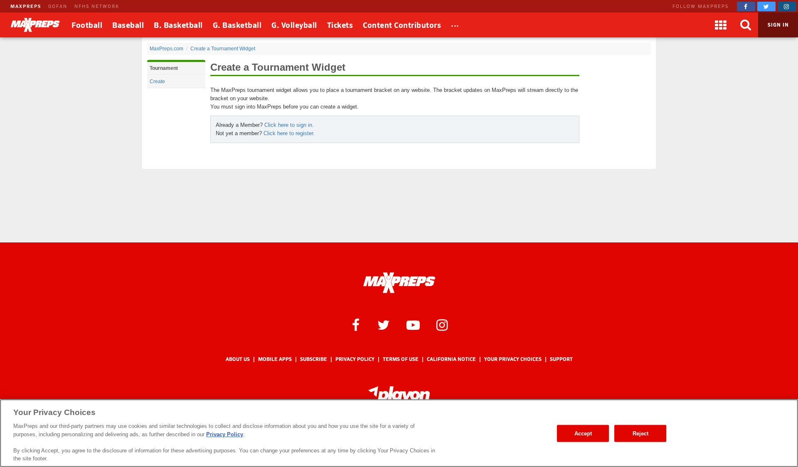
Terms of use (401, 359)
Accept (583, 433)
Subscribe (313, 359)
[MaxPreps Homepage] (399, 282)
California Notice (451, 359)
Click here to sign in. (289, 125)
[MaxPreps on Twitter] (766, 6)
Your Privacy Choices (513, 359)
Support (561, 359)
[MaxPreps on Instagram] (787, 6)
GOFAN (57, 6)
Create (157, 81)
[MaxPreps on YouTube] (413, 324)
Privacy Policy (354, 359)
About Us (238, 359)
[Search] (745, 24)
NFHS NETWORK (96, 6)
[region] (399, 433)
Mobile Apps (275, 359)
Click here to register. (289, 133)
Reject (641, 433)
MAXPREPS (25, 6)
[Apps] (720, 24)
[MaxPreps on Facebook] (746, 6)
